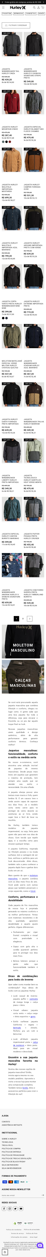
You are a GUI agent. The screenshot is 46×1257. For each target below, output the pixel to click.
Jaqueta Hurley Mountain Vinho (10, 128)
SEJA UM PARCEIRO (10, 1165)
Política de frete (31, 1233)
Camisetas (31, 13)
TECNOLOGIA (7, 1142)
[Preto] (6, 141)
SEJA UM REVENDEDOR (11, 1168)
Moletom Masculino (23, 647)
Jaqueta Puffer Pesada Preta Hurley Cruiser (31, 536)
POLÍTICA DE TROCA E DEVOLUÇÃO (16, 1158)
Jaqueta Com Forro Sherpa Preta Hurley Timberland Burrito (33, 593)
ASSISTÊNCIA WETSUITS (12, 1125)
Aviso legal (34, 1237)
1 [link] (16, 619)
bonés (25, 1088)
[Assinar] (41, 1195)
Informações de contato (19, 1237)
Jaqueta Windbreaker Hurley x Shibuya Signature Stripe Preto (32, 73)
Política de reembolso (13, 1230)
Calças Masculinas (23, 683)
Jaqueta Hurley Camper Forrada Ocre (32, 187)
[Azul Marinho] (6, 318)
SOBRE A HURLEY (9, 1139)
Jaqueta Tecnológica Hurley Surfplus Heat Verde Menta (33, 479)
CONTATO (6, 1122)
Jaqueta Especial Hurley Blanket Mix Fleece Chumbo (34, 129)
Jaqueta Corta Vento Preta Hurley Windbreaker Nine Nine (12, 304)
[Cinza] (3, 141)
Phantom (7, 13)
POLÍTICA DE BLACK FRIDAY (13, 1162)
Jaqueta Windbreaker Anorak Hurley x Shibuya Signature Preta (11, 594)
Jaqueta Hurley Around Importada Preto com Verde (33, 245)
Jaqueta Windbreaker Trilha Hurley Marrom (34, 421)
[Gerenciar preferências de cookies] (5, 1252)
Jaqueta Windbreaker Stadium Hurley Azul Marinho (31, 364)
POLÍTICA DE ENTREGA (11, 1152)
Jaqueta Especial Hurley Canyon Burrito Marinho (10, 536)
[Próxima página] (29, 618)
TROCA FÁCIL (7, 1145)
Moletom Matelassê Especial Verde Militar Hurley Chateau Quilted (12, 364)
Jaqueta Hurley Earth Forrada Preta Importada (10, 421)
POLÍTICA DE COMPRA (11, 1149)
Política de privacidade (32, 1229)
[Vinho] (9, 141)
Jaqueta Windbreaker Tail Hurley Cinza (10, 71)
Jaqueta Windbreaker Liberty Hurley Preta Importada (10, 479)
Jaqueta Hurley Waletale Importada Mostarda (10, 188)
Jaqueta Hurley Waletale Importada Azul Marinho (10, 246)
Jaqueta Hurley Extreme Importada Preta (33, 303)
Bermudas (18, 13)
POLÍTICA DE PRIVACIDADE (13, 1155)
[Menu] (3, 7)
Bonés (41, 13)
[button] (34, 7)
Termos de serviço (17, 1233)
